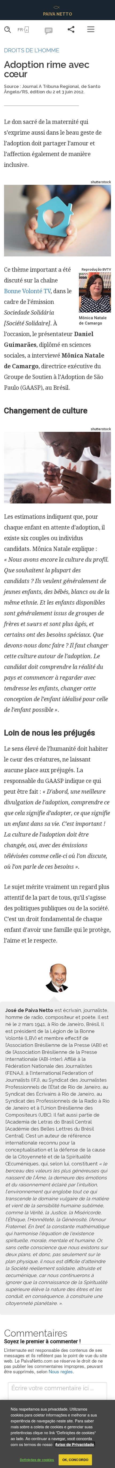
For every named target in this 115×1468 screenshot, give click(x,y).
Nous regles (61, 1371)
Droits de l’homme (31, 50)
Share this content (71, 29)
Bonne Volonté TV (27, 291)
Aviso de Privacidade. (75, 1444)
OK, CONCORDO (75, 1459)
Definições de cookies (37, 1459)
